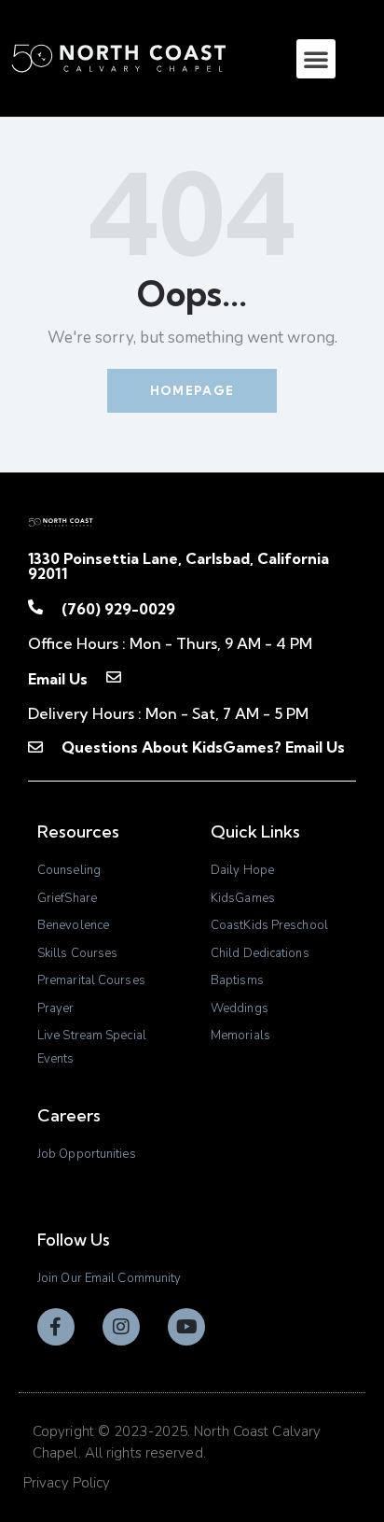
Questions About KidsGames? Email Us (203, 747)
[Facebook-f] (56, 1327)
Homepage (192, 390)
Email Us (58, 678)
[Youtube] (186, 1327)
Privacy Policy (66, 1482)
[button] (316, 58)
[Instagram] (121, 1327)
